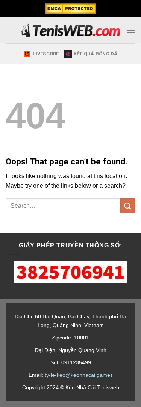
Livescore (46, 54)
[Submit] (127, 205)
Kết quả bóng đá (96, 54)
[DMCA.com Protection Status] (70, 9)
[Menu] (130, 30)
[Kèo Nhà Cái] (70, 30)
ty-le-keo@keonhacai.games (79, 375)
